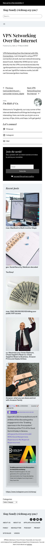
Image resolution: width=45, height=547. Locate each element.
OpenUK (13, 412)
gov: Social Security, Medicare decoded (22, 267)
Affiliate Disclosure (32, 523)
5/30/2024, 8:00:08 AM (26, 412)
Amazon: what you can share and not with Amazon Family (21, 399)
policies (29, 544)
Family (5, 528)
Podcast (27, 528)
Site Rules (7, 533)
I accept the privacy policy (23, 176)
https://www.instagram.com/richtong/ (21, 492)
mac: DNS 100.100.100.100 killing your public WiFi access (21, 312)
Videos (17, 533)
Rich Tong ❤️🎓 (14, 406)
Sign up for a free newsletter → (13, 3)
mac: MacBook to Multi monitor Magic (21, 228)
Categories (7, 499)
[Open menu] (4, 24)
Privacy (37, 528)
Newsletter (16, 528)
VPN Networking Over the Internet (20, 38)
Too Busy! (10, 272)
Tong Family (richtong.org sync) (20, 10)
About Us (6, 523)
